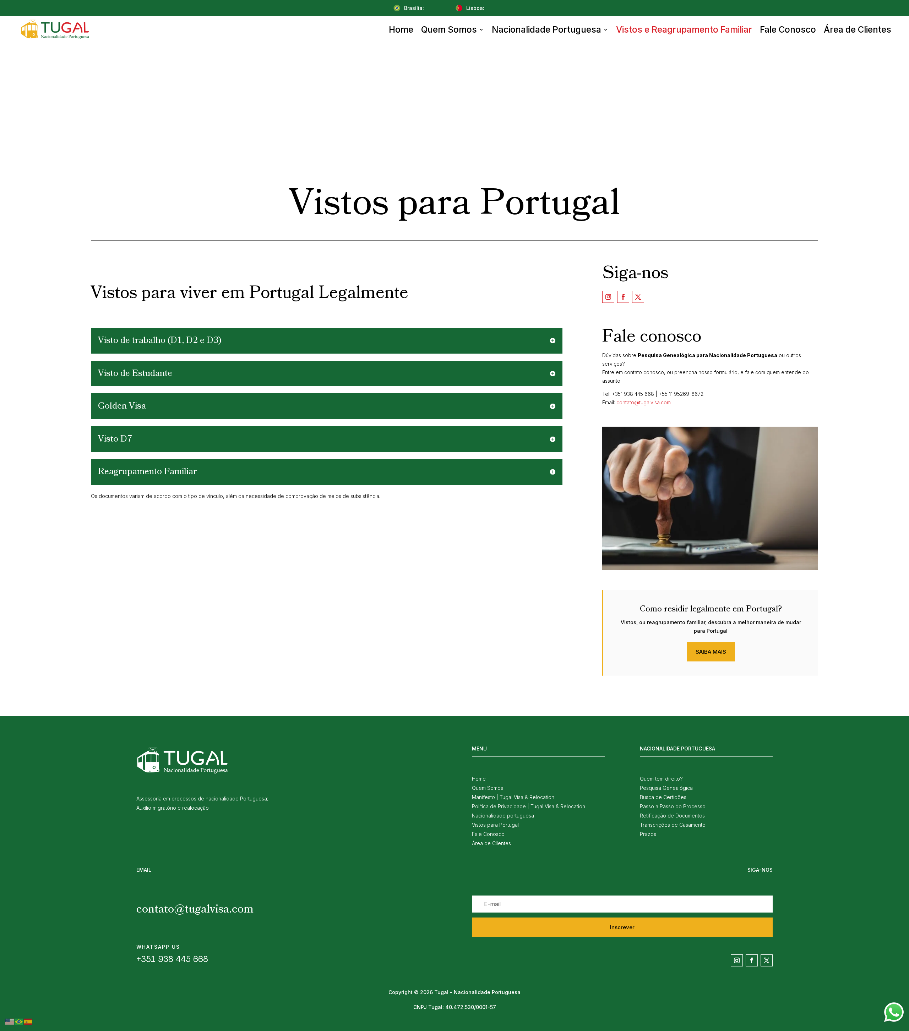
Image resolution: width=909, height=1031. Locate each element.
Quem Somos (449, 29)
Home (401, 29)
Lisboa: (475, 8)
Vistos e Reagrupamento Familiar (684, 29)
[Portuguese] (19, 1021)
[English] (10, 1021)
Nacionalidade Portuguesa (546, 29)
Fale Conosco (788, 29)
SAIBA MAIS (711, 651)
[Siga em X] (638, 297)
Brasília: (414, 8)
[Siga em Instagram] (608, 297)
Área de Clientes (857, 29)
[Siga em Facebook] (623, 297)
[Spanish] (28, 1021)
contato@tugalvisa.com (643, 402)
